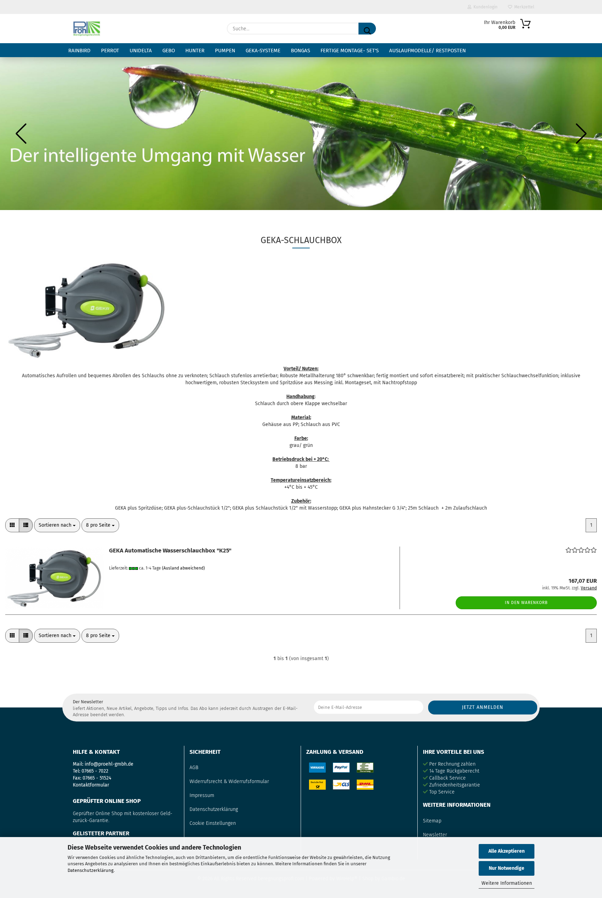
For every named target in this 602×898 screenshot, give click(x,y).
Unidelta (141, 50)
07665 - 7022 (95, 771)
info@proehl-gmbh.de (109, 764)
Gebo (168, 50)
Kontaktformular (91, 785)
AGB (194, 768)
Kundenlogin (484, 7)
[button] (20, 133)
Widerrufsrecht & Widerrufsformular (229, 781)
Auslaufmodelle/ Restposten (427, 50)
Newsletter (435, 835)
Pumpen (225, 50)
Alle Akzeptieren (506, 851)
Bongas (300, 50)
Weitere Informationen (506, 883)
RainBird (79, 50)
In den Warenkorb (526, 602)
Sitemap (432, 821)
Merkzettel (523, 7)
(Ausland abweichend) (183, 568)
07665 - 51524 (97, 778)
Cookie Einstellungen (213, 823)
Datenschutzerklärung (91, 870)
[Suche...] (367, 28)
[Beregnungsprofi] (87, 28)
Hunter (194, 50)
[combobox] (57, 525)
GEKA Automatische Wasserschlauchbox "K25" (170, 550)
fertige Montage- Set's (350, 50)
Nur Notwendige (506, 868)
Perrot (110, 50)
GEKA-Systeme (263, 50)
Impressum (202, 795)
